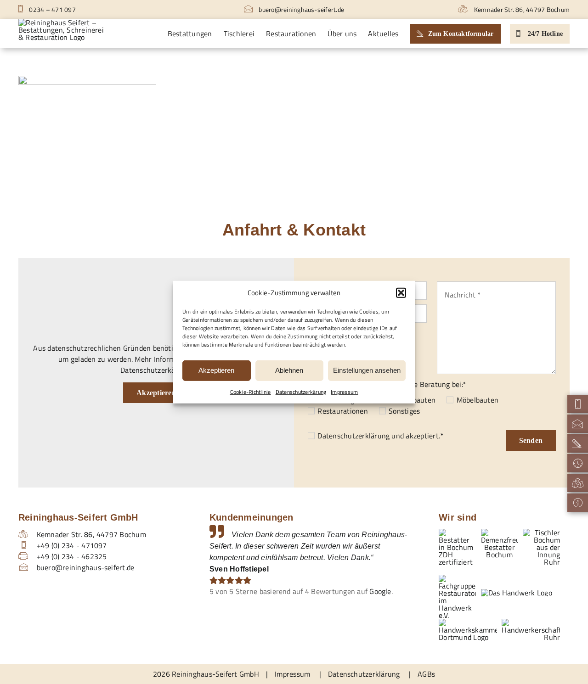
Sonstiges (404, 410)
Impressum (344, 391)
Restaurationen (342, 410)
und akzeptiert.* (380, 435)
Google (380, 591)
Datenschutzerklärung (353, 435)
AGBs (426, 673)
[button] (401, 292)
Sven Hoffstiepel (239, 569)
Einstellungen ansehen (367, 370)
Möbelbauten (477, 399)
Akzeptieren (216, 370)
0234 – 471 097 (52, 9)
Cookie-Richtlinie (250, 391)
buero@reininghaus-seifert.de (300, 9)
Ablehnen (289, 370)
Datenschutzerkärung (301, 391)
